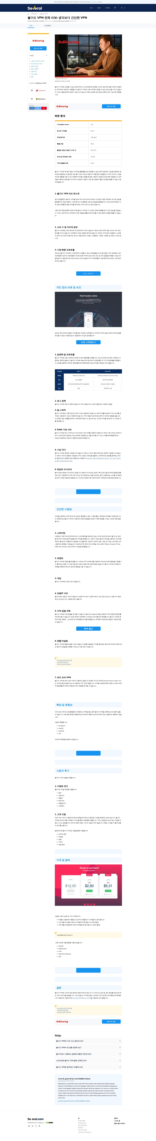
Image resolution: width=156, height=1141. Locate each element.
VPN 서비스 (34, 14)
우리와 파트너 (82, 1123)
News (91, 8)
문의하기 (80, 1127)
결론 (32, 76)
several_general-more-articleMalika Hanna (74, 1101)
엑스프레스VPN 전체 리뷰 (64, 660)
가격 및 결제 (34, 74)
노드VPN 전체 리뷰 (62, 662)
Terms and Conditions (84, 1132)
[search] (115, 7)
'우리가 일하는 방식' (94, 2)
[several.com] (35, 8)
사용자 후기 (34, 71)
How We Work (82, 1130)
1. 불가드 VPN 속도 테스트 (38, 61)
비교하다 (48, 26)
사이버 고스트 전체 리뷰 (64, 664)
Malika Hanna (48, 21)
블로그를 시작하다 (119, 1123)
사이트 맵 (117, 1121)
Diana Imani (73, 21)
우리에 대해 (81, 1121)
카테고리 (107, 8)
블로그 (99, 8)
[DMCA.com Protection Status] (49, 1122)
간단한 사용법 (34, 66)
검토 (31, 26)
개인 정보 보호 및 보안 (36, 63)
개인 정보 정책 (82, 1125)
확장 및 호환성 (34, 69)
